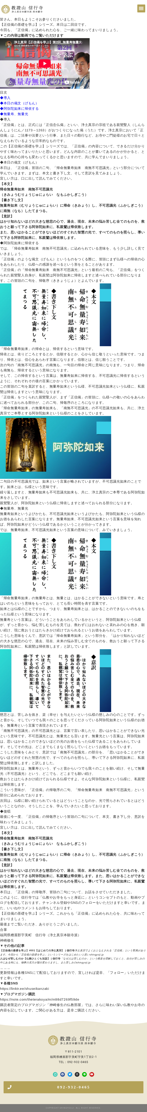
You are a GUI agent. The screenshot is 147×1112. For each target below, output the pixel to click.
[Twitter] (70, 1074)
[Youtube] (91, 1074)
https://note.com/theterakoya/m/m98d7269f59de (39, 999)
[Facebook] (62, 1074)
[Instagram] (77, 1074)
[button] (141, 8)
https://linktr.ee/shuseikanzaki (24, 989)
